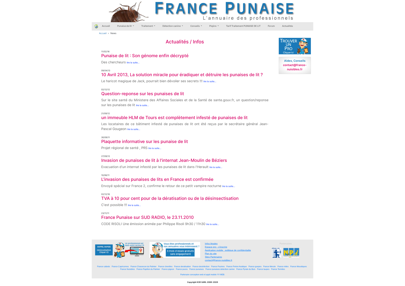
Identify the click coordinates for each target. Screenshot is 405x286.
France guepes (255, 266)
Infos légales (211, 243)
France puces (182, 269)
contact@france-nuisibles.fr (218, 260)
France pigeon (168, 269)
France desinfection (201, 266)
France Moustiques (298, 266)
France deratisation (182, 266)
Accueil (106, 26)
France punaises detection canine (220, 269)
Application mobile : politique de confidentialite (228, 250)
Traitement (147, 26)
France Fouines (218, 266)
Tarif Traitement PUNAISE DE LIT (243, 26)
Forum (271, 26)
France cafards (103, 266)
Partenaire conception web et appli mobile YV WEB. (202, 274)
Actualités (287, 26)
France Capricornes (120, 266)
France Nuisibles (127, 269)
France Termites (278, 269)
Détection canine (171, 26)
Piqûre (213, 26)
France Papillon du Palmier (148, 269)
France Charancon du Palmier (143, 266)
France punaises (196, 269)
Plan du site (211, 253)
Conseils (195, 26)
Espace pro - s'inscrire (216, 247)
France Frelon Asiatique (236, 266)
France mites (283, 266)
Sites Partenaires (213, 257)
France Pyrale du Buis (245, 269)
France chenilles (165, 266)
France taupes (263, 269)
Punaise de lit (124, 26)
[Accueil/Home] (96, 26)
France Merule (269, 266)
